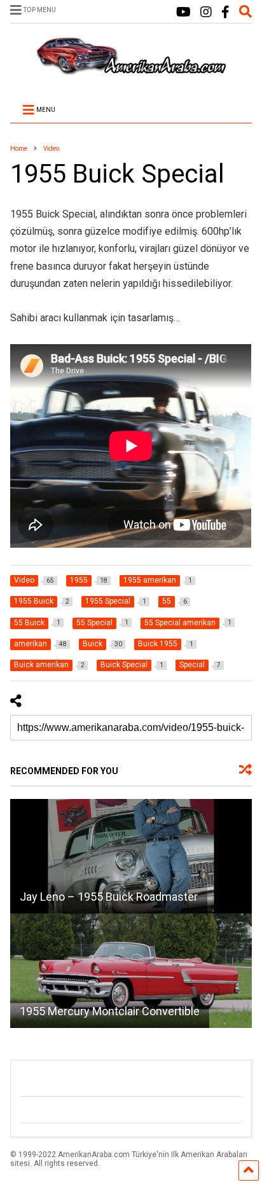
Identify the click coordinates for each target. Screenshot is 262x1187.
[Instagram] (206, 12)
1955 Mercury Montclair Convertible (110, 1011)
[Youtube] (183, 12)
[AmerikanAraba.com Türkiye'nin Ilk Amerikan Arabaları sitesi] (131, 68)
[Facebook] (225, 12)
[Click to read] (130, 856)
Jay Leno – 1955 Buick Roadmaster (109, 896)
